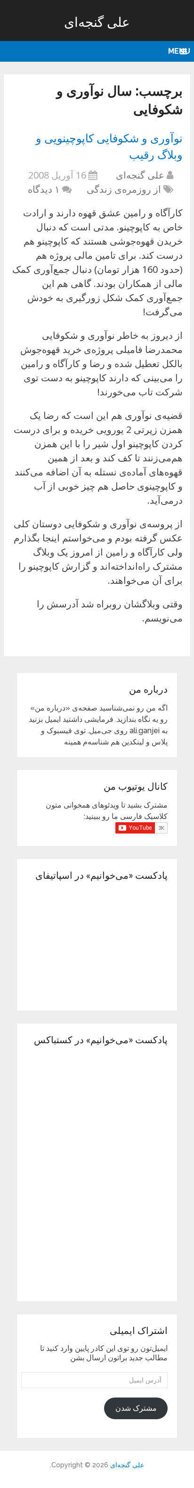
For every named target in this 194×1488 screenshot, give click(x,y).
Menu (179, 51)
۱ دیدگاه (44, 189)
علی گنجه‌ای (97, 22)
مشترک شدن (136, 1408)
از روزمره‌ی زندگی (124, 189)
